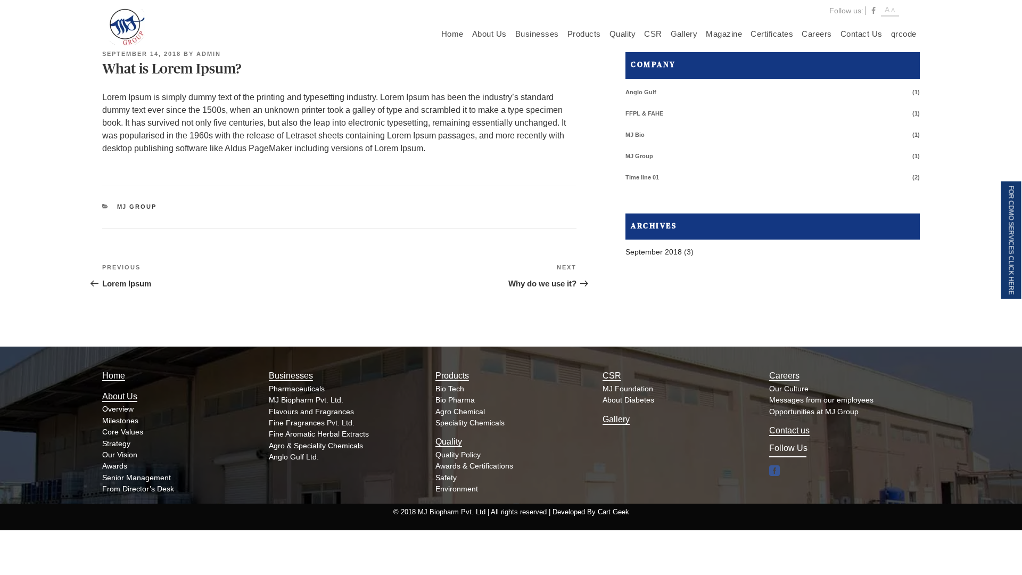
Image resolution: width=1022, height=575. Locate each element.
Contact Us (861, 33)
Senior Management (136, 477)
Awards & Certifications (474, 466)
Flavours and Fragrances (311, 411)
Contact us (789, 430)
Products (584, 33)
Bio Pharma (455, 400)
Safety (446, 477)
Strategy (116, 443)
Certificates (772, 33)
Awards (114, 466)
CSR (653, 33)
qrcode (904, 33)
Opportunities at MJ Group (814, 411)
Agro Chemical (460, 411)
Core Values (122, 432)
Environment (456, 488)
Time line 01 (642, 177)
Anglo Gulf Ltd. (294, 457)
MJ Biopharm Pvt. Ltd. (306, 400)
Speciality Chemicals (470, 422)
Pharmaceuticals (297, 388)
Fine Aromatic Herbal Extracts (319, 434)
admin (208, 54)
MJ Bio (635, 135)
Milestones (120, 420)
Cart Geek (613, 512)
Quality (622, 33)
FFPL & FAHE (644, 113)
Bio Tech (449, 388)
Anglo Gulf (640, 92)
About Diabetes (628, 400)
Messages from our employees (821, 400)
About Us (489, 33)
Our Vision (119, 454)
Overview (118, 409)
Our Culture (789, 388)
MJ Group (137, 206)
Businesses (537, 33)
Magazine (724, 33)
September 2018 (653, 252)
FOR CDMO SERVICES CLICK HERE (1011, 240)
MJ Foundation (628, 388)
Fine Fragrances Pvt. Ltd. (312, 422)
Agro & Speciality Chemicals (316, 445)
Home (452, 33)
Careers (817, 33)
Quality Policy (458, 454)
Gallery (684, 33)
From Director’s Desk (138, 488)
